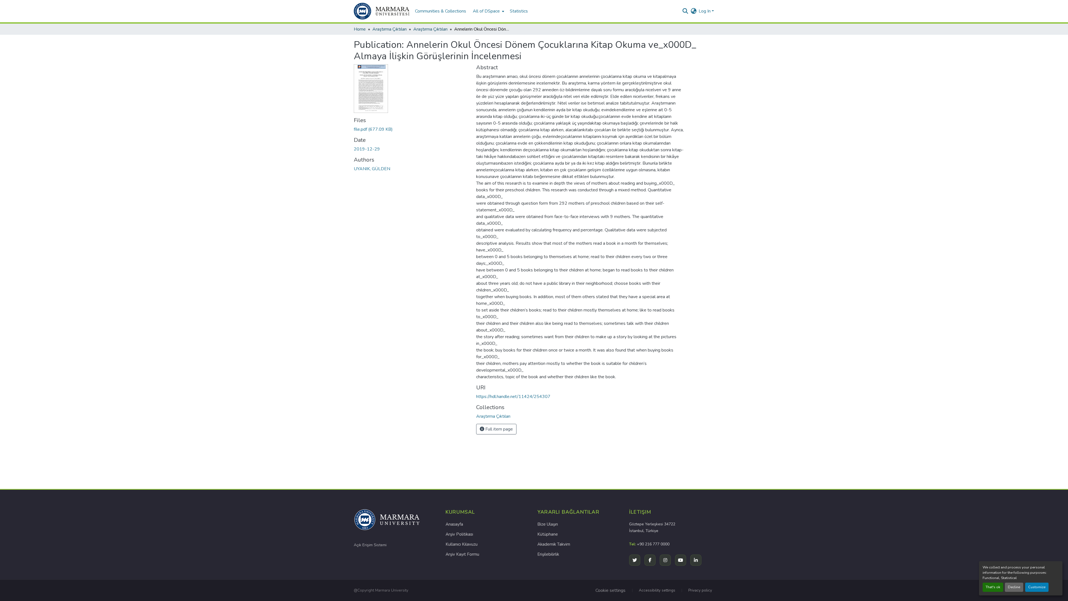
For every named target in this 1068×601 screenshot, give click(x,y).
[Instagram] (665, 560)
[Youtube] (680, 560)
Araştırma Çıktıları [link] (389, 29)
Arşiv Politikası (459, 534)
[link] (411, 129)
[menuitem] (488, 11)
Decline (1014, 587)
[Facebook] (650, 560)
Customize (1036, 587)
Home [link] (360, 29)
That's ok (993, 587)
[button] (381, 11)
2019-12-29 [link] (367, 149)
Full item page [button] (498, 429)
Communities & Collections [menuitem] (440, 11)
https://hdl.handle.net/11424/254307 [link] (513, 397)
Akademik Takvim (553, 544)
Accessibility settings (657, 590)
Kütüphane (547, 534)
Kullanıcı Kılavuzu (462, 544)
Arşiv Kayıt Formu (462, 554)
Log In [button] (705, 11)
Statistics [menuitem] (519, 11)
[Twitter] (634, 560)
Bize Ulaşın (547, 524)
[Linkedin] (695, 560)
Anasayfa (454, 524)
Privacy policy (700, 590)
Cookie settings (610, 590)
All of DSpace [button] (486, 11)
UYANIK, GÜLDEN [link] (372, 169)
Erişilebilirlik (548, 554)
